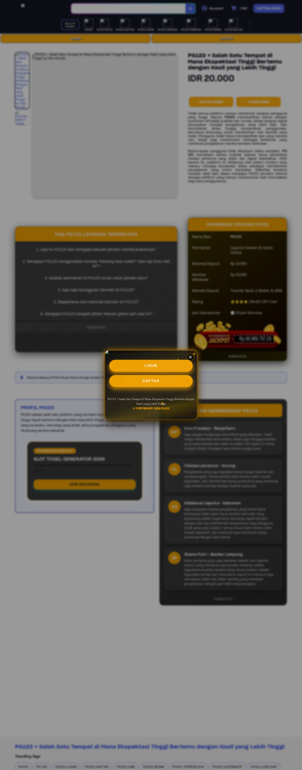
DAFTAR (151, 381)
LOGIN (151, 366)
